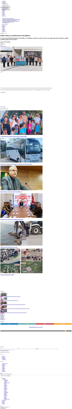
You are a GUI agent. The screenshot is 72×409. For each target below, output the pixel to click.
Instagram (9, 18)
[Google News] (2, 46)
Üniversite (4, 10)
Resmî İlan (4, 31)
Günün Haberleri (5, 3)
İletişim (6, 22)
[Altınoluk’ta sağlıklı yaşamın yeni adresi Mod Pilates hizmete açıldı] (3, 303)
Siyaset (1, 296)
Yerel (6, 20)
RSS (8, 22)
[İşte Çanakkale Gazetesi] (4, 7)
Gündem (1, 300)
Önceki (1, 106)
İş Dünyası (11, 20)
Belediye (5, 393)
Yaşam (3, 9)
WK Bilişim (8, 375)
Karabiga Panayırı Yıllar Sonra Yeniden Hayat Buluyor (11, 219)
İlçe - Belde (5, 33)
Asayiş (3, 12)
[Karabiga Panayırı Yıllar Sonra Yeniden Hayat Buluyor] (21, 217)
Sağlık (1, 304)
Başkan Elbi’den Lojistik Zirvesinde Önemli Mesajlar (11, 191)
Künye (3, 22)
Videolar (3, 358)
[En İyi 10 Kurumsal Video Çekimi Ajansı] (3, 299)
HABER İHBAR (3, 408)
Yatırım (14, 20)
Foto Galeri (4, 1)
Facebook (3, 18)
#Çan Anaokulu (2, 92)
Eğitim (5, 395)
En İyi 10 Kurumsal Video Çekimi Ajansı (10, 300)
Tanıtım (8, 20)
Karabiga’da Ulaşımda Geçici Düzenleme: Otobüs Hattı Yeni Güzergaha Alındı (16, 164)
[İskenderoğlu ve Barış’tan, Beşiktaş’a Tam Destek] (3, 295)
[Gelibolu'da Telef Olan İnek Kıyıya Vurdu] (21, 245)
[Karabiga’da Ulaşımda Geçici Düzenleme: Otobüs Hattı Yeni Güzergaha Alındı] (21, 162)
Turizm (3, 13)
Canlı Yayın (4, 359)
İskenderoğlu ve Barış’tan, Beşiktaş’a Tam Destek (11, 296)
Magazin (5, 397)
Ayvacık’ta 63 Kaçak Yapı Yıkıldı (7, 274)
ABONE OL (2, 319)
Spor (5, 396)
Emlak (3, 11)
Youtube (12, 18)
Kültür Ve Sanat (6, 399)
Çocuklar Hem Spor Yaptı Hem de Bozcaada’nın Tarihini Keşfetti (13, 136)
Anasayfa (1, 33)
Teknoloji (3, 14)
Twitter (7, 18)
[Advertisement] (29, 80)
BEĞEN (1, 314)
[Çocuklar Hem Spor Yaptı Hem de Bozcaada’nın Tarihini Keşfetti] (21, 134)
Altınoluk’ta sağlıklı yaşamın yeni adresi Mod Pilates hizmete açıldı (14, 304)
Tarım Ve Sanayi (4, 8)
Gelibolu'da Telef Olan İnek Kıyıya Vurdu (8, 247)
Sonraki (4, 106)
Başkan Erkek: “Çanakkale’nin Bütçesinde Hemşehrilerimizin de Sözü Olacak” (16, 308)
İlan (16, 20)
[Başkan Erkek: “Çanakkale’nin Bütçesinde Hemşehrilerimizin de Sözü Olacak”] (3, 307)
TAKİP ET (2, 316)
